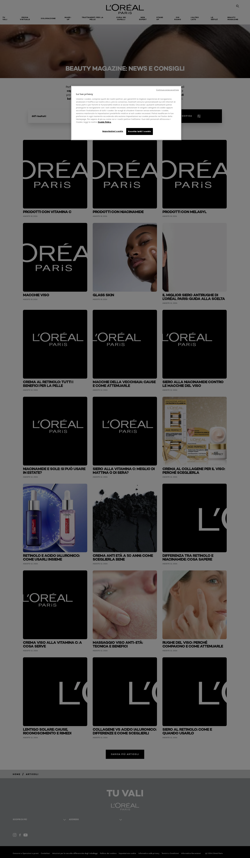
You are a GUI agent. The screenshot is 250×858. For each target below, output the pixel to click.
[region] (126, 113)
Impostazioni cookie (112, 131)
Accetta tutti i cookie (139, 131)
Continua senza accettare (167, 90)
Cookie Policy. (104, 122)
